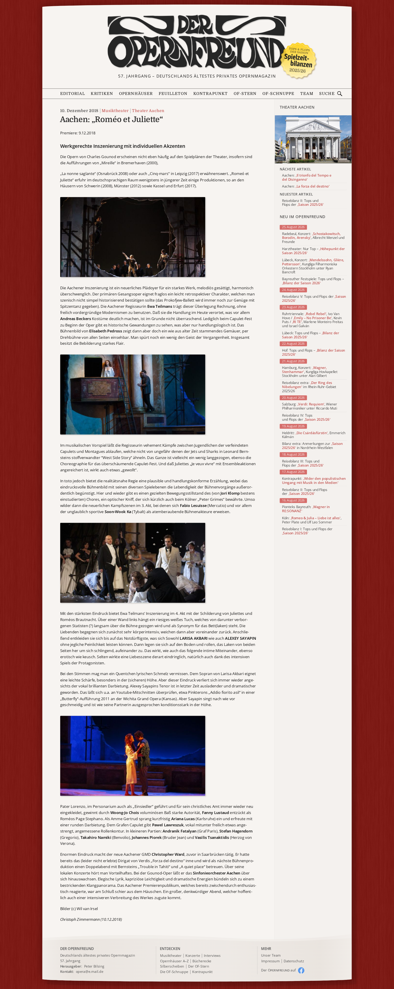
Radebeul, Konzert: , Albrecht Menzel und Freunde (313, 238)
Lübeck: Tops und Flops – (310, 335)
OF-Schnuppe (278, 93)
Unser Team (271, 955)
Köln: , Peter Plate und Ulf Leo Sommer (311, 520)
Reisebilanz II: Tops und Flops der (304, 492)
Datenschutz (294, 961)
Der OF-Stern (198, 967)
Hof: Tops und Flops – (313, 352)
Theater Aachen (148, 110)
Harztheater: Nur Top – (313, 251)
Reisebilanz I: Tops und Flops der (307, 531)
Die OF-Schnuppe (174, 972)
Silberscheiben (172, 967)
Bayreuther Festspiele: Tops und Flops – (313, 281)
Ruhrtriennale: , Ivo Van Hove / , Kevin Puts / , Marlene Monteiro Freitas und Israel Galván (312, 320)
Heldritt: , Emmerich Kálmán (313, 435)
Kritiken (102, 93)
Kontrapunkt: (314, 481)
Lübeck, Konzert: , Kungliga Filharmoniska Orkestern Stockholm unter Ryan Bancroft (313, 266)
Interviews (212, 956)
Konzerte (192, 956)
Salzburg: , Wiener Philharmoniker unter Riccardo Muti (309, 406)
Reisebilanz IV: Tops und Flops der (306, 417)
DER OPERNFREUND (77, 948)
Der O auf (278, 970)
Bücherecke (201, 961)
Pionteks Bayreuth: (306, 509)
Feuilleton (173, 93)
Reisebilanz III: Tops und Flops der (303, 463)
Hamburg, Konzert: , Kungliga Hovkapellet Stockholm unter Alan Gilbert (309, 372)
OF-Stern (245, 93)
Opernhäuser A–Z (174, 961)
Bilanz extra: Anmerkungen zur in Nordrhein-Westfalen (312, 446)
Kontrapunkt (210, 93)
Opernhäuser (136, 93)
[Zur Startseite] (197, 42)
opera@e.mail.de (90, 971)
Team (307, 93)
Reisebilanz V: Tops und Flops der (314, 299)
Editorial (72, 93)
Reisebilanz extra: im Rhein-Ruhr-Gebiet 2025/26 (309, 387)
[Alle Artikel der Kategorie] (313, 139)
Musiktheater (115, 110)
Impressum (270, 961)
